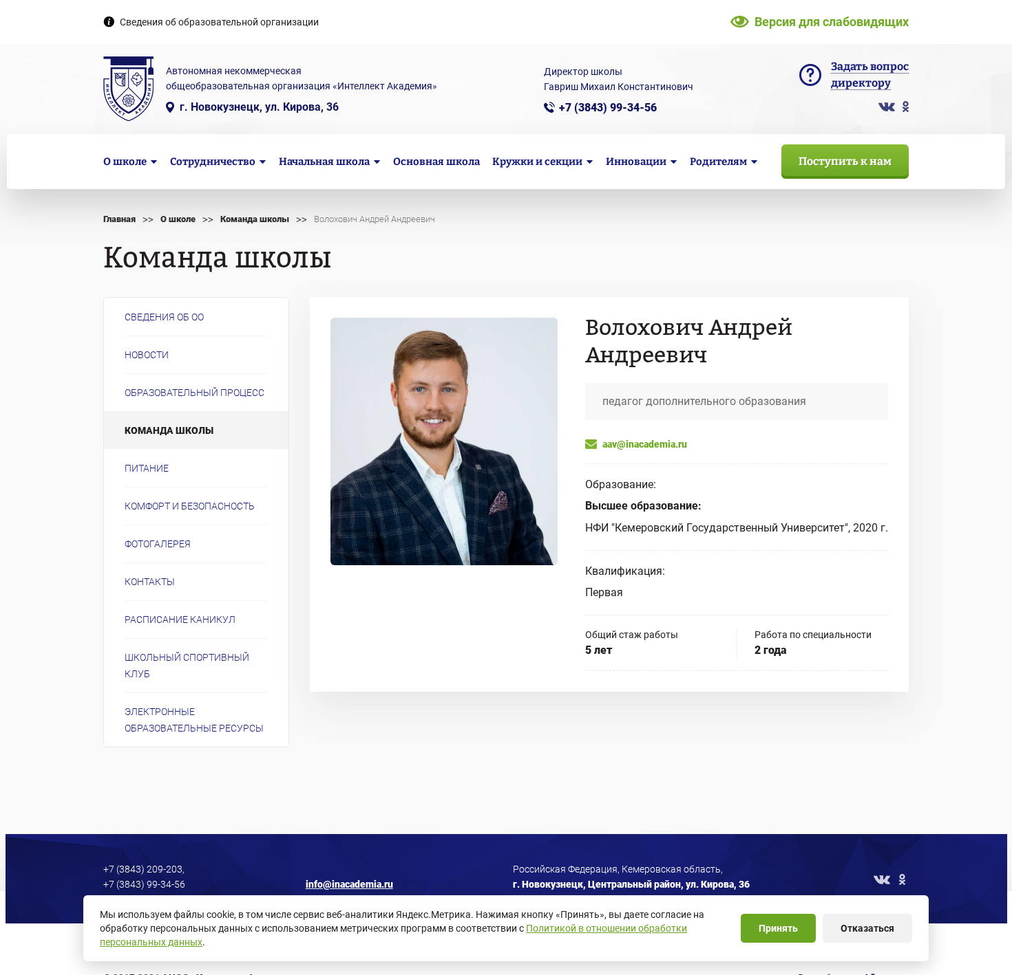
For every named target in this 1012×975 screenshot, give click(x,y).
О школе (178, 219)
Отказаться (867, 928)
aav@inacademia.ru (644, 444)
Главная (119, 219)
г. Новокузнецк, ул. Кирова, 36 (259, 106)
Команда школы (254, 219)
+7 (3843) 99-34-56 (608, 107)
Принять (778, 928)
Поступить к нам (845, 161)
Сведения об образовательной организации (219, 22)
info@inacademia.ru (349, 884)
